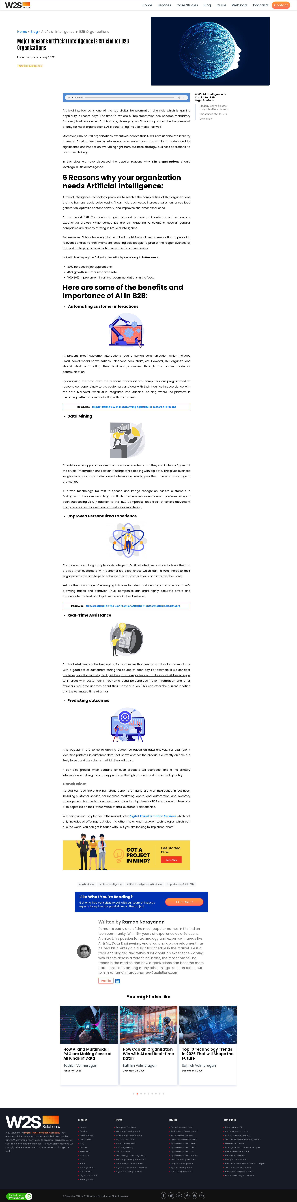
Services (164, 5)
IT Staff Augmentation (181, 1171)
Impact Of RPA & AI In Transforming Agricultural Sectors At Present (134, 407)
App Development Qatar (183, 1143)
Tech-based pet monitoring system (243, 1139)
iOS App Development (182, 1135)
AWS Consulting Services (183, 1159)
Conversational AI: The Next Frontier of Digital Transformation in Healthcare (133, 606)
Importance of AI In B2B (213, 113)
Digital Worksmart (89, 1175)
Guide (221, 5)
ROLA (82, 1163)
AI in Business (86, 884)
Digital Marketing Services (129, 1171)
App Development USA (182, 1151)
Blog (207, 5)
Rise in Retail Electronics (237, 1151)
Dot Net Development (181, 1127)
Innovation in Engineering (237, 1135)
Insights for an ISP (234, 1127)
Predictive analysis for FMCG (239, 1171)
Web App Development (128, 1131)
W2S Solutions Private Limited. (98, 1196)
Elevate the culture (234, 1143)
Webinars (240, 5)
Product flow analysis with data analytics (245, 1163)
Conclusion (206, 118)
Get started (184, 902)
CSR (82, 1159)
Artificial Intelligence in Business (144, 884)
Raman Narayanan (28, 57)
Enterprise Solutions (126, 1127)
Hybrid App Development (183, 1139)
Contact (281, 5)
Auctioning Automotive (236, 1131)
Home (147, 5)
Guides (83, 1147)
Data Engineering (124, 1147)
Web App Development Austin (131, 1159)
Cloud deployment (125, 1143)
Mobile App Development (129, 1135)
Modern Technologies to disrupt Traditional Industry (214, 107)
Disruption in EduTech (236, 1159)
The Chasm (85, 1171)
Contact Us (85, 1139)
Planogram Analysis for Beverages (242, 1147)
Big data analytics (125, 1139)
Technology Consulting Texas (131, 1155)
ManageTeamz (87, 1167)
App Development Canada (184, 1155)
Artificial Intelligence (30, 65)
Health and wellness (235, 1155)
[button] (134, 1093)
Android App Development (184, 1131)
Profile (106, 981)
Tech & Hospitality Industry (238, 1167)
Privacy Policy (86, 1179)
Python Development (181, 1167)
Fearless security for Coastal (239, 1175)
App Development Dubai (183, 1147)
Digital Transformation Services (131, 1167)
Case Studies (187, 5)
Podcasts (261, 5)
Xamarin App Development (130, 1163)
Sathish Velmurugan (80, 1065)
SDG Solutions (123, 1151)
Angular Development (182, 1163)
